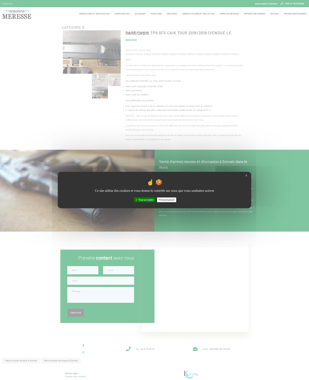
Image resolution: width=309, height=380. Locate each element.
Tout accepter (146, 199)
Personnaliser (167, 199)
